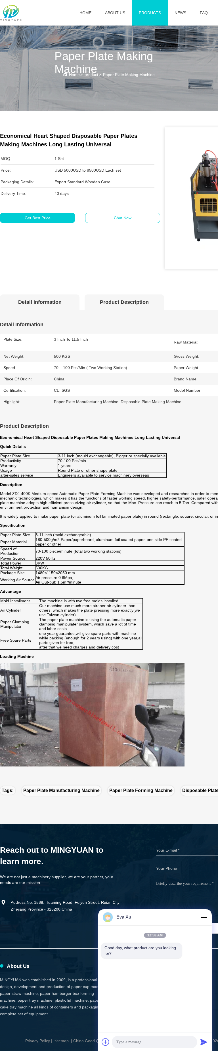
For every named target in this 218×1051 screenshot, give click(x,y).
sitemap (61, 1041)
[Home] (11, 13)
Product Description (124, 302)
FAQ (204, 12)
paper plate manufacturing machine (61, 790)
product (91, 74)
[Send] (203, 1042)
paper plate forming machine (141, 790)
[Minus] (203, 917)
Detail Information (40, 302)
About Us (115, 12)
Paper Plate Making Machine (129, 74)
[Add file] (106, 1042)
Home (85, 12)
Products (150, 12)
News (180, 12)
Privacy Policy (37, 1041)
